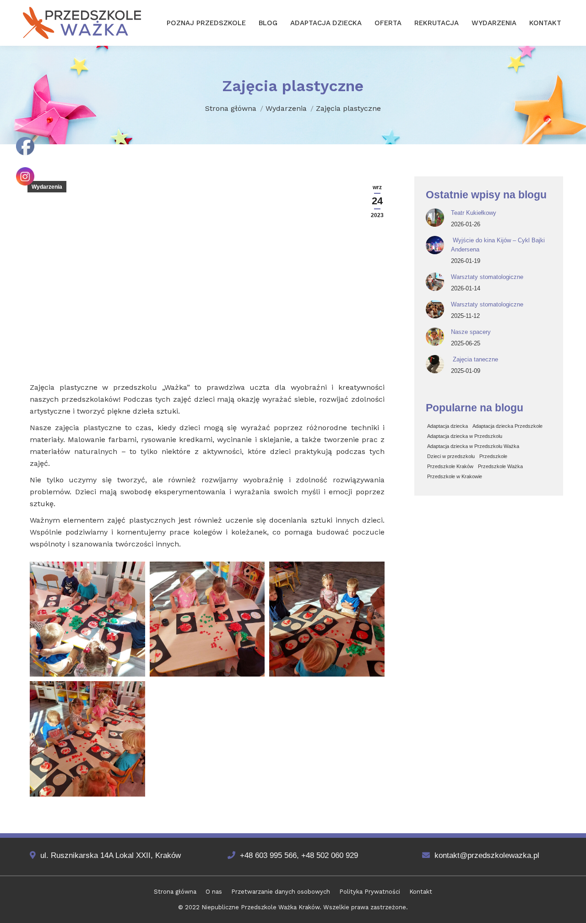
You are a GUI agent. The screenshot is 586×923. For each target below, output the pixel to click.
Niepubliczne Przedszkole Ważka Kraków (260, 907)
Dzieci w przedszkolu (451, 456)
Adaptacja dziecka (447, 426)
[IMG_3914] (207, 619)
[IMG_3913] (87, 619)
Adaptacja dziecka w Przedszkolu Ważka (473, 446)
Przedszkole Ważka (500, 466)
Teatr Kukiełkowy (473, 212)
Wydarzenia (47, 187)
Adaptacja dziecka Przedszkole (507, 426)
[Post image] (435, 217)
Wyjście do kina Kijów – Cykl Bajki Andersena (498, 245)
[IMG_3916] (87, 739)
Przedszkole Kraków (450, 466)
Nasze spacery (471, 331)
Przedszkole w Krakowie (454, 476)
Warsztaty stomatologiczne (487, 276)
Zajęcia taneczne (474, 359)
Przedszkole (493, 456)
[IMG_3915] (327, 619)
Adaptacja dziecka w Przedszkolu (464, 436)
